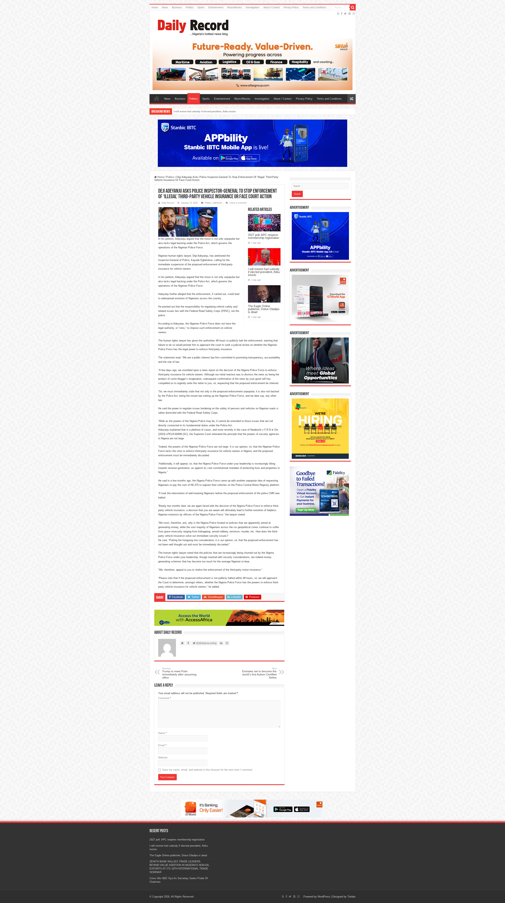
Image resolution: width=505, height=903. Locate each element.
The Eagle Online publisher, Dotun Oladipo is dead (201, 111)
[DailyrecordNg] (191, 26)
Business (177, 7)
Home (155, 7)
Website (162, 757)
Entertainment (215, 7)
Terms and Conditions (314, 7)
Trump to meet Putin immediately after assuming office (179, 673)
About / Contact (271, 7)
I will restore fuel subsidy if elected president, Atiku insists (264, 272)
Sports (200, 7)
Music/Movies (234, 7)
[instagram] (353, 13)
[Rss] (338, 13)
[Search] (353, 7)
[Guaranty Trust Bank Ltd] (252, 808)
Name (162, 733)
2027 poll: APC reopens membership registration (263, 236)
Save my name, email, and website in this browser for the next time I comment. (207, 769)
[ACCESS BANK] (219, 617)
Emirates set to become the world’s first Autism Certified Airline (259, 673)
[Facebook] (341, 13)
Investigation (252, 7)
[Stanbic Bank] (252, 143)
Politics (190, 7)
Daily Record (168, 203)
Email (162, 745)
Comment (164, 698)
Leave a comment (238, 203)
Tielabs (351, 896)
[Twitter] (345, 13)
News (165, 7)
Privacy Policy (291, 7)
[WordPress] (349, 13)
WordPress (324, 896)
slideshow (217, 203)
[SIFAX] (252, 64)
